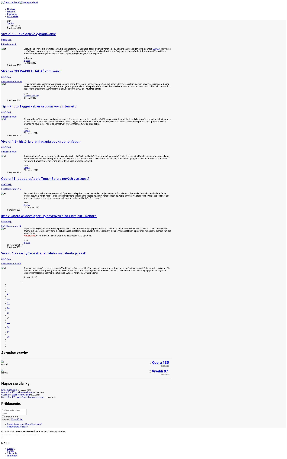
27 (8, 322)
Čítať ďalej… (6, 40)
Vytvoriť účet (17, 419)
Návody (11, 11)
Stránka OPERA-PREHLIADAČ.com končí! (31, 71)
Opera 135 (160, 363)
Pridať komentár (9, 44)
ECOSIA (156, 49)
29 (8, 332)
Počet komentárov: (11, 81)
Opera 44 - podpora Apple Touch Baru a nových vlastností (45, 179)
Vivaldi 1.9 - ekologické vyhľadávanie (28, 34)
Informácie (12, 16)
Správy (10, 23)
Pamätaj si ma (11, 417)
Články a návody (31, 95)
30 (8, 337)
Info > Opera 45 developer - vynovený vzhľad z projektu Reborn (49, 216)
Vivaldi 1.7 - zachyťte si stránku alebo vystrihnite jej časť (43, 253)
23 (8, 303)
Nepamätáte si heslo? (17, 427)
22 (8, 298)
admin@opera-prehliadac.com (16, 438)
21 (8, 294)
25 (8, 313)
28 (8, 327)
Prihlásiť (6, 419)
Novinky (11, 9)
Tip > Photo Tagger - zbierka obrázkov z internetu (39, 106)
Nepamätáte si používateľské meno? (24, 424)
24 (8, 308)
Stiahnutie (12, 14)
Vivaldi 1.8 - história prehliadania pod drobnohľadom (41, 141)
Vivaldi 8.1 (160, 371)
